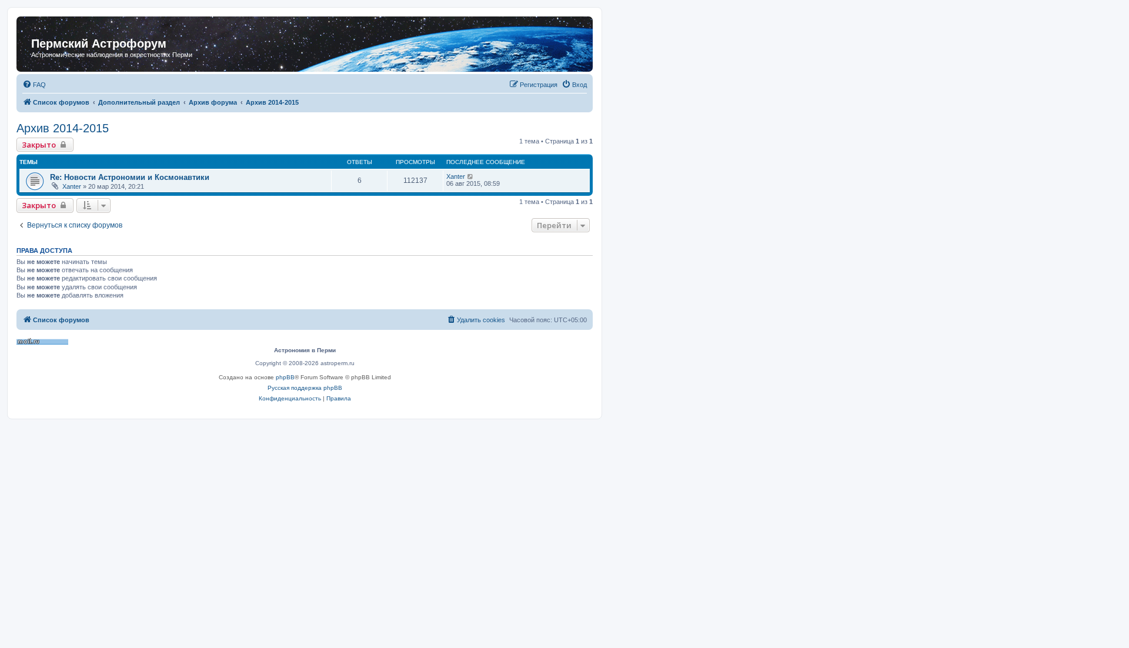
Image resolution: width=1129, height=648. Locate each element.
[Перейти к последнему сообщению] (471, 176)
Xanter (71, 186)
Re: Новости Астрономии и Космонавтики (129, 177)
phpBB (285, 377)
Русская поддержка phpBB (305, 388)
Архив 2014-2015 (62, 128)
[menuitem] (34, 85)
